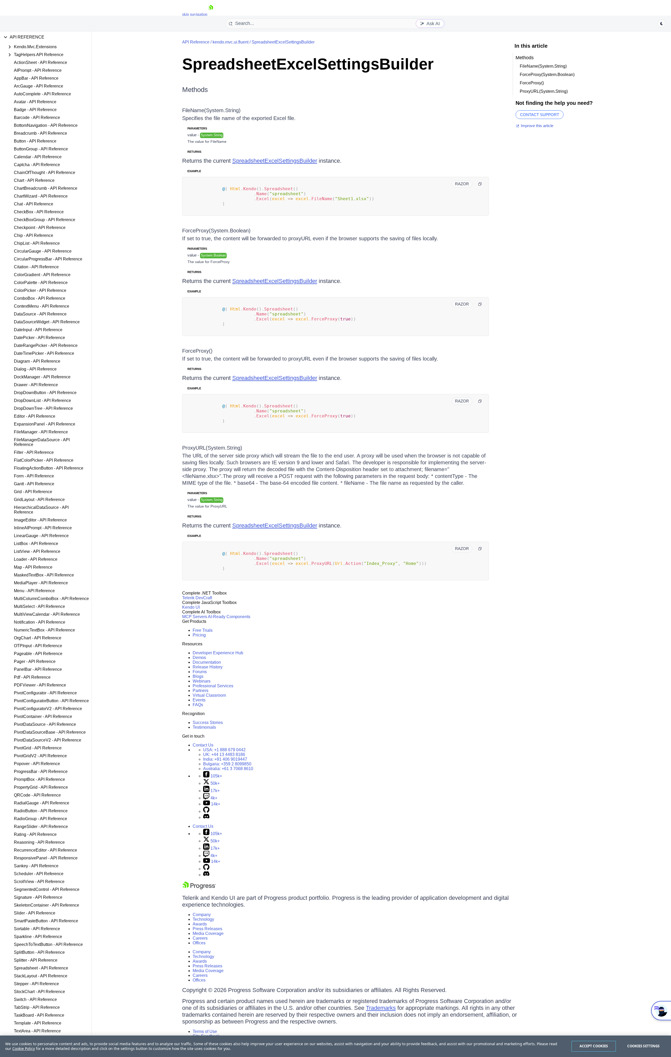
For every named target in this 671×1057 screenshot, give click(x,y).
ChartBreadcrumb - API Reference (45, 188)
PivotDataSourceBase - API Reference (50, 732)
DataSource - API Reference (40, 314)
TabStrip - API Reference (37, 1007)
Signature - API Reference (38, 897)
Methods (195, 90)
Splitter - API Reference (35, 960)
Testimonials (204, 727)
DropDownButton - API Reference (45, 392)
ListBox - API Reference (36, 543)
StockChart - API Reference (39, 991)
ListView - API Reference (37, 551)
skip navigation (194, 14)
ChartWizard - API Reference (41, 196)
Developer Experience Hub (218, 653)
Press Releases (207, 929)
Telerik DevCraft (197, 598)
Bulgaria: (227, 764)
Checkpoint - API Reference (40, 227)
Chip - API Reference (33, 235)
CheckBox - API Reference (39, 212)
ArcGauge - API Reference (38, 86)
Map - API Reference (33, 567)
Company (202, 914)
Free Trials (203, 630)
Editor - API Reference (34, 416)
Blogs (198, 676)
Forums (200, 671)
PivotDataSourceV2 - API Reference (47, 740)
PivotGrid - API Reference (38, 748)
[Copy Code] (479, 184)
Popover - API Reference (37, 763)
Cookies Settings (643, 1046)
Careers (200, 938)
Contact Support (539, 114)
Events (199, 700)
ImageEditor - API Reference (40, 520)
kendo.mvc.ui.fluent (230, 42)
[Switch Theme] (661, 23)
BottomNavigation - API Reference (46, 125)
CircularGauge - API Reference (43, 251)
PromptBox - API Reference (39, 779)
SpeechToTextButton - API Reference (48, 944)
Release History (208, 667)
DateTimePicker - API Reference (44, 353)
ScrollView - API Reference (39, 881)
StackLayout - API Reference (40, 976)
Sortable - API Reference (37, 929)
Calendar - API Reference (38, 157)
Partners (200, 690)
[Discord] (206, 817)
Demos (199, 657)
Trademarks (381, 1008)
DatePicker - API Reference (39, 337)
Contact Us (203, 745)
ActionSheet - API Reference (40, 62)
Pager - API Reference (35, 661)
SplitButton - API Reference (39, 952)
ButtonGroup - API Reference (41, 149)
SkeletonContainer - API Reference (46, 905)
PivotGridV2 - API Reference (40, 756)
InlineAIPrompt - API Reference (43, 528)
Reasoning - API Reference (39, 842)
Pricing (199, 635)
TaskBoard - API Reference (39, 1015)
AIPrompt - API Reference (38, 70)
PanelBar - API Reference (38, 669)
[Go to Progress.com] (199, 888)
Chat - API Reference (33, 204)
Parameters (197, 128)
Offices (199, 943)
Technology (203, 919)
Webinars (201, 681)
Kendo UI (191, 607)
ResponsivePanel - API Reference (46, 858)
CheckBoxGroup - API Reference (44, 219)
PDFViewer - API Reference (40, 685)
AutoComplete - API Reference (42, 94)
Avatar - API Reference (35, 102)
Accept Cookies (594, 1046)
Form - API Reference (34, 476)
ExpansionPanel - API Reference (44, 424)
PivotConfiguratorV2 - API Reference (48, 708)
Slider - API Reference (34, 913)
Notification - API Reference (39, 622)
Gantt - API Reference (34, 484)
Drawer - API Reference (36, 385)
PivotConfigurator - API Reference (45, 693)
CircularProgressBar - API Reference (48, 259)
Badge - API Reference (35, 109)
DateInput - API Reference (38, 330)
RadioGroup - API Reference (40, 818)
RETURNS (194, 151)
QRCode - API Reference (37, 795)
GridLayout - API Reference (39, 499)
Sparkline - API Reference (38, 936)
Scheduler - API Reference (38, 873)
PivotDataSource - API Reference (45, 724)
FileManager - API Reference (41, 432)
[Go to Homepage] (210, 14)
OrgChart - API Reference (37, 638)
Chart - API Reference (34, 180)
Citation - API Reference (36, 267)
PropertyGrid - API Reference (41, 787)
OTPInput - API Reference (38, 646)
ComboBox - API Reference (39, 298)
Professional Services (213, 686)
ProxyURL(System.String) (212, 448)
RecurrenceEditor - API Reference (45, 850)
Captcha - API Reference (37, 164)
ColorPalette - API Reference (41, 282)
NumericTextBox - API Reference (44, 630)
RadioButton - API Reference (41, 811)
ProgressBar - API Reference (41, 771)
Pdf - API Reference (32, 677)
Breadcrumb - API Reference (40, 133)
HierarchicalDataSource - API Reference (41, 509)
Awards (200, 924)
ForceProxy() (197, 351)
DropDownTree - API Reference (43, 408)
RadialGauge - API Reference (41, 803)
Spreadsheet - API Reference (41, 968)
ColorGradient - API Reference (42, 275)
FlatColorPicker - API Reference (43, 460)
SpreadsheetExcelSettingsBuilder (283, 42)
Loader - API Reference (35, 559)
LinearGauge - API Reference (41, 535)
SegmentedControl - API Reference (46, 889)
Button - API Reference (35, 141)
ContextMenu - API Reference (41, 306)
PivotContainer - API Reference (43, 716)
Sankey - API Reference (36, 866)
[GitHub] (206, 811)
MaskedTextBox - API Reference (44, 575)
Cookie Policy (23, 1048)
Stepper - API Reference (36, 984)
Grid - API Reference (33, 491)
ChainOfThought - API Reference (44, 172)
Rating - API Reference (35, 834)
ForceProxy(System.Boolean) (216, 230)
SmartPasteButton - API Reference (46, 921)
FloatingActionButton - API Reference (48, 468)
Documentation (207, 662)
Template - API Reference (37, 1023)
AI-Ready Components (229, 616)
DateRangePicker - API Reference (46, 345)
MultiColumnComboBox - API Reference (51, 598)
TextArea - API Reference (37, 1031)
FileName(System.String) (211, 110)
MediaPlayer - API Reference (41, 583)
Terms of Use (205, 1031)
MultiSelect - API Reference (39, 606)
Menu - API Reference (34, 591)
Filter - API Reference (34, 452)
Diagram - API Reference (37, 361)
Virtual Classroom (209, 695)
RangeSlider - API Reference (41, 826)
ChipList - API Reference (37, 243)
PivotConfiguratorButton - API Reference (51, 701)
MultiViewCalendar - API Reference (47, 614)
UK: (224, 754)
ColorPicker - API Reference (40, 290)
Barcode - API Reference (37, 117)
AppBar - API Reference (36, 78)
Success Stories (208, 722)
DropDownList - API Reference (42, 400)
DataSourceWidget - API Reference (47, 322)
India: (225, 759)
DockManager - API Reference (42, 377)
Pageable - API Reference (38, 653)
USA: (224, 750)
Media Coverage (208, 933)
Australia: (228, 768)
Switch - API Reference (35, 999)
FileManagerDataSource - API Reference (42, 442)
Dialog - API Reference (35, 369)
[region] (335, 1046)
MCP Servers (194, 616)
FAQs (198, 704)
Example (194, 171)
